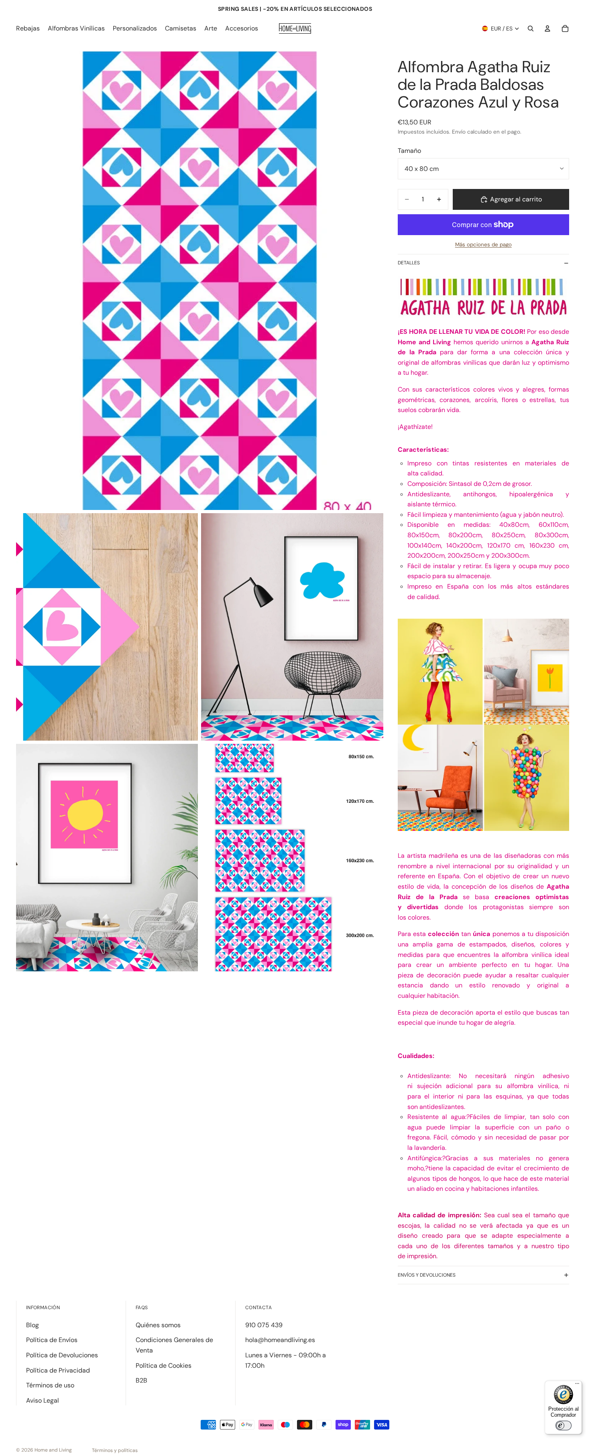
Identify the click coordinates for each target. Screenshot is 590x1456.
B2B (141, 1380)
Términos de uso (50, 1385)
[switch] (563, 1425)
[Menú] (577, 1385)
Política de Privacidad (58, 1370)
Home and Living (53, 1450)
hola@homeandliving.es (280, 1340)
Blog (32, 1325)
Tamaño (409, 150)
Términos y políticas (115, 1450)
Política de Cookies (163, 1365)
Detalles (409, 263)
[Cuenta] (547, 28)
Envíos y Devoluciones (427, 1275)
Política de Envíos (51, 1340)
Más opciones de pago (483, 244)
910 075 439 (264, 1325)
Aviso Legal (42, 1400)
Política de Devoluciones (62, 1355)
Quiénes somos (158, 1325)
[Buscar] (530, 28)
